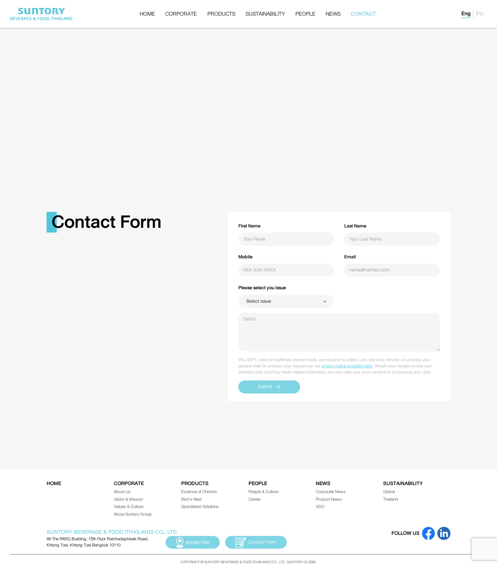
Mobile (245, 257)
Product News (329, 499)
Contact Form (262, 542)
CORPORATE (181, 14)
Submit (265, 387)
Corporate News (331, 491)
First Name (249, 226)
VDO (320, 506)
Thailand (390, 499)
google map (198, 542)
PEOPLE (305, 14)
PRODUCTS (221, 14)
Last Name (355, 226)
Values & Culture (128, 506)
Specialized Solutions (200, 506)
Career (255, 499)
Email (350, 257)
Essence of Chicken (199, 491)
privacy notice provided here (347, 366)
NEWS (333, 14)
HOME (147, 14)
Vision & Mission (128, 499)
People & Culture (263, 491)
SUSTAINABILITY (265, 14)
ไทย (480, 14)
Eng (466, 14)
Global (389, 491)
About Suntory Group (133, 514)
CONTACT (363, 14)
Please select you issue (262, 288)
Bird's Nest (191, 499)
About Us (122, 491)
